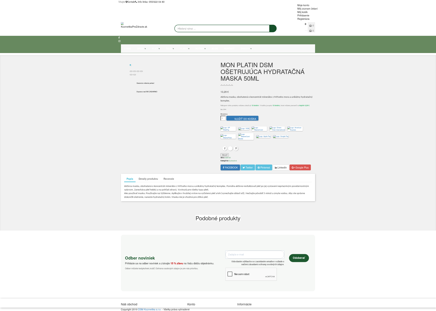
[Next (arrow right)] (134, 74)
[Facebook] (119, 37)
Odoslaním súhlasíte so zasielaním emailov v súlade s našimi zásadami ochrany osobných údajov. (257, 263)
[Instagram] (119, 41)
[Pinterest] (236, 148)
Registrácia (303, 18)
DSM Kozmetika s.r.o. (149, 309)
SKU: (222, 158)
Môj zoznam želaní (307, 8)
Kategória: (225, 161)
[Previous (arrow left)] (131, 74)
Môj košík (302, 12)
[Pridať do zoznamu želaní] (133, 62)
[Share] (134, 71)
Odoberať (299, 258)
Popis (130, 178)
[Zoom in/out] (141, 71)
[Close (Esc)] (131, 71)
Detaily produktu (148, 178)
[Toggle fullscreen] (138, 71)
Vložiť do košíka (242, 119)
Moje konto (303, 5)
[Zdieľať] (225, 148)
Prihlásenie (303, 15)
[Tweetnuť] (230, 148)
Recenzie (169, 178)
